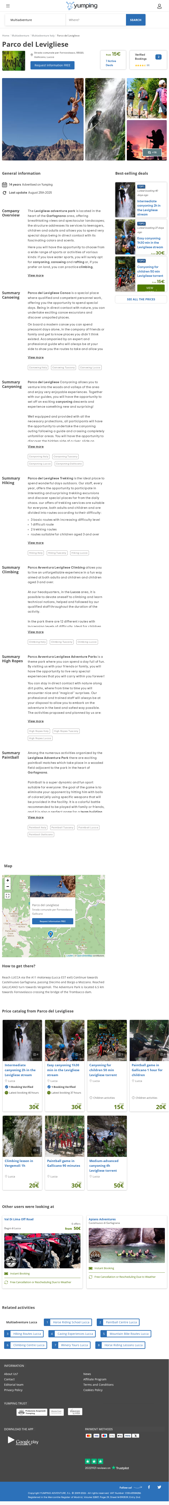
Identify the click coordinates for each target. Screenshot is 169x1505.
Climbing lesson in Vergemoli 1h (19, 1163)
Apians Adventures (102, 1219)
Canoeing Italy (38, 367)
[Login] (160, 6)
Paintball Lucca (88, 827)
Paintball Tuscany (62, 827)
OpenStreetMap (84, 955)
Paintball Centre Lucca (121, 1322)
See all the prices (141, 299)
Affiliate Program (94, 1379)
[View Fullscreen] (8, 896)
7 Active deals (111, 63)
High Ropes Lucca (40, 738)
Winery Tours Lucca (74, 1345)
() (147, 65)
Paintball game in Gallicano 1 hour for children (147, 1070)
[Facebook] (149, 1488)
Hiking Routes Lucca (27, 1334)
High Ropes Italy (39, 731)
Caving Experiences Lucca (75, 1334)
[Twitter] (159, 1488)
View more (150, 290)
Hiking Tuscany (57, 553)
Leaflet (69, 955)
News (87, 1374)
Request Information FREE (52, 65)
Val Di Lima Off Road (19, 1219)
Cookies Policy (93, 1390)
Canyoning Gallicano (69, 463)
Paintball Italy (37, 827)
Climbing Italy (37, 642)
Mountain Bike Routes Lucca (129, 1334)
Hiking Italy (36, 553)
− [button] (7, 886)
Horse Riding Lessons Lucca (124, 1345)
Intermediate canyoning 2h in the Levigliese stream (20, 1070)
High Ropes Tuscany (66, 731)
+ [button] (7, 880)
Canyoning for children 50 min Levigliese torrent (150, 271)
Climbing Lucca (87, 642)
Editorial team (13, 1385)
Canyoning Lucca (40, 463)
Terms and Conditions (98, 1385)
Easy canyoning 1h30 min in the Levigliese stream (150, 243)
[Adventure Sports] (81, 6)
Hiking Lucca (79, 553)
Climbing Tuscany (61, 642)
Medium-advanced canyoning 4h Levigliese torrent (104, 1166)
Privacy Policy (13, 1390)
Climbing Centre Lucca (28, 1345)
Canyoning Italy (38, 456)
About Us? (11, 1374)
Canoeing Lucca (90, 367)
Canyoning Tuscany (65, 456)
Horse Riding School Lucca (71, 1322)
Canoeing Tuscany (63, 367)
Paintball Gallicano (41, 834)
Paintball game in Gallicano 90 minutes (63, 1163)
